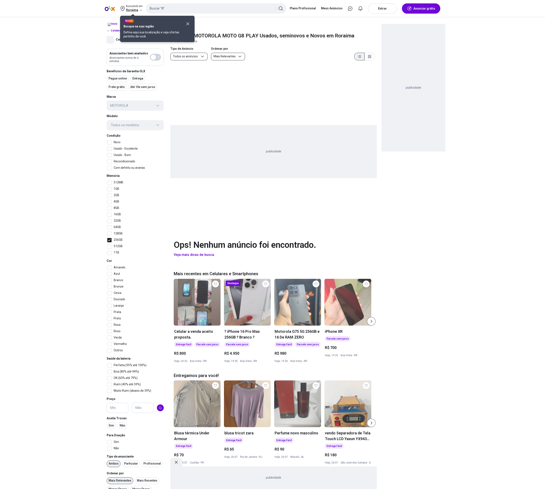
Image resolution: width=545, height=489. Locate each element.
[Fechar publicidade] (176, 462)
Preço (111, 399)
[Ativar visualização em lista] (359, 56)
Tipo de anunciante (120, 456)
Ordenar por (115, 473)
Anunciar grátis (424, 8)
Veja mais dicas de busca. (194, 255)
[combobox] (216, 8)
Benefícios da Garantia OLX (126, 71)
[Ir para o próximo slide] (371, 321)
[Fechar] (187, 23)
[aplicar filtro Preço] (160, 408)
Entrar (382, 8)
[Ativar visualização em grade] (369, 56)
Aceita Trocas (117, 418)
